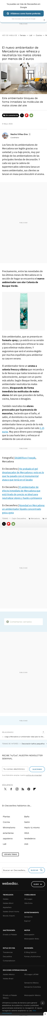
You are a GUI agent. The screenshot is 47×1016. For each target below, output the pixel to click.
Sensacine (28, 917)
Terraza (23, 35)
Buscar (35, 870)
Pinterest (29, 788)
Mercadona (35, 518)
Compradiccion (9, 961)
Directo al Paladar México (10, 996)
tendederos (30, 838)
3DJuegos (28, 899)
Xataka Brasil (8, 978)
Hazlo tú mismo (32, 827)
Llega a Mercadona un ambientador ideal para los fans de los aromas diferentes (25, 737)
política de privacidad (34, 775)
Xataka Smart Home (11, 911)
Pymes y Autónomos (32, 956)
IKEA (26, 833)
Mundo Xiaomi (9, 916)
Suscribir (37, 769)
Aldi (26, 844)
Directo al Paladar (10, 934)
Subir (36, 884)
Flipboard (26, 115)
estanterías (8, 833)
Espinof (27, 921)
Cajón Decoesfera (19, 518)
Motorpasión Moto (31, 939)
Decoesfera (7, 956)
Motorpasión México (32, 995)
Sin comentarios (12, 115)
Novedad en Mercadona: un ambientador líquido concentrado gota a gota (23, 509)
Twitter (22, 115)
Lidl (30, 35)
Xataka (5, 899)
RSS (23, 788)
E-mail (31, 115)
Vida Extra (28, 903)
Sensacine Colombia (32, 987)
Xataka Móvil (8, 903)
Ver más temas (10, 854)
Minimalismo (9, 827)
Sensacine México (31, 983)
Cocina (39, 35)
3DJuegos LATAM (31, 974)
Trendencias (8, 952)
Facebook (11, 788)
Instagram (17, 788)
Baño (26, 816)
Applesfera (7, 907)
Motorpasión (29, 934)
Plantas (6, 816)
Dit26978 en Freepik (25, 457)
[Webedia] (10, 885)
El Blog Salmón (30, 952)
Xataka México (9, 974)
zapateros (8, 838)
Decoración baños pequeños (33, 744)
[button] (20, 134)
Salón (27, 822)
